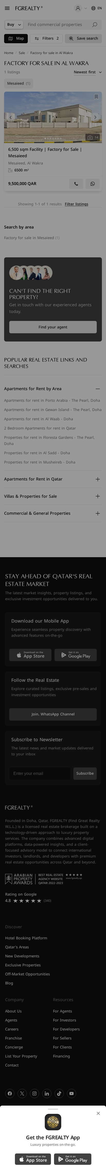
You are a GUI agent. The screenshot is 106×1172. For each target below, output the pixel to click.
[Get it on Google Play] (72, 1159)
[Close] (98, 1113)
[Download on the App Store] (33, 1159)
